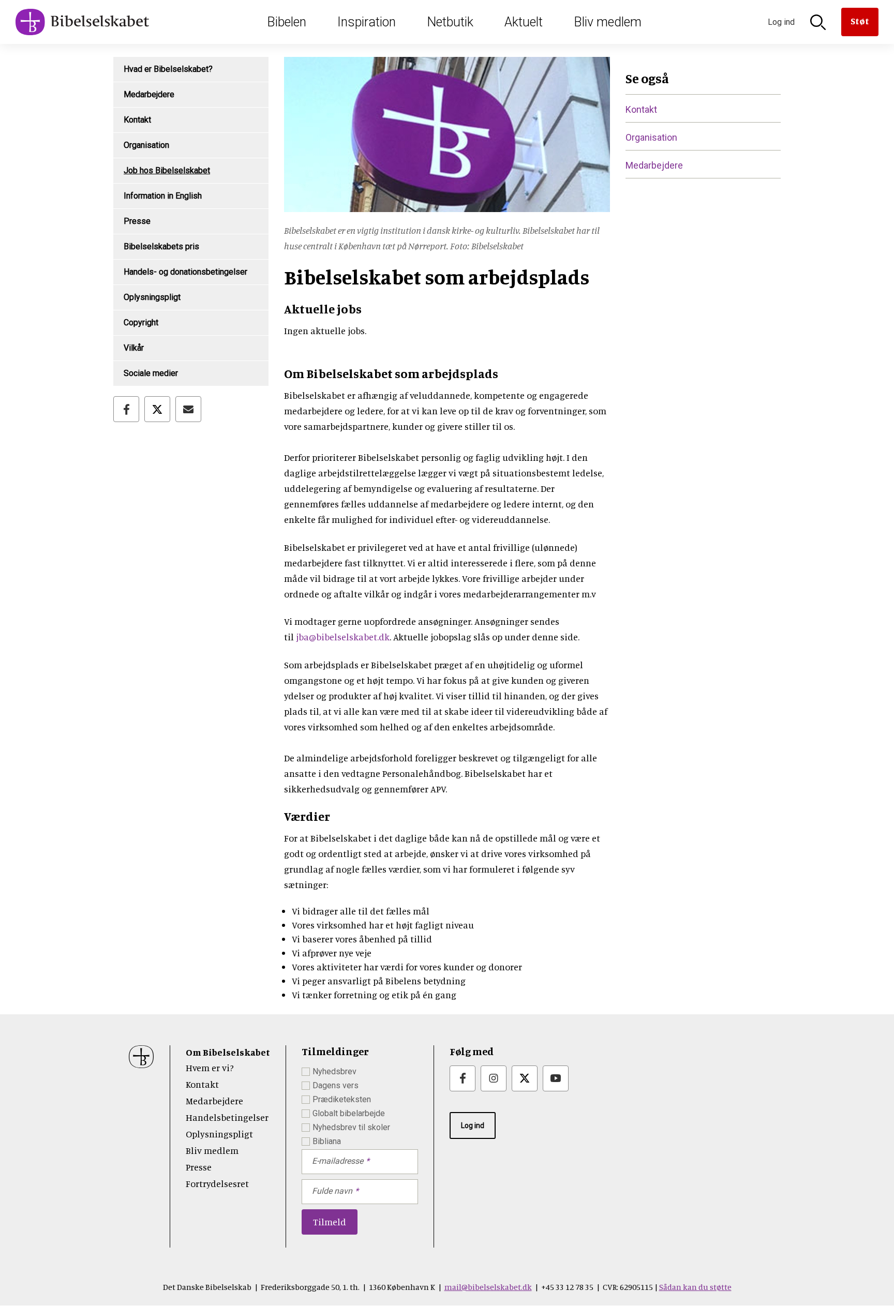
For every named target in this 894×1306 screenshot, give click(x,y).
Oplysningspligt (152, 297)
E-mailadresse (337, 1161)
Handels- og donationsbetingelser (185, 272)
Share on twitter (157, 409)
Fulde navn (332, 1191)
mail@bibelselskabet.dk (488, 1287)
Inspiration (366, 21)
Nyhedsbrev (334, 1071)
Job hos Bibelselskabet (167, 170)
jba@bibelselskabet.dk (343, 636)
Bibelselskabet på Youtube (556, 1078)
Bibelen (286, 21)
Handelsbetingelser (227, 1117)
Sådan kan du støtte (695, 1287)
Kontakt (137, 120)
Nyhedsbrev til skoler (351, 1127)
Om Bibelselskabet (228, 1052)
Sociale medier (151, 373)
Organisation (146, 145)
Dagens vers (335, 1085)
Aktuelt (523, 21)
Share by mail (188, 409)
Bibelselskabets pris (161, 246)
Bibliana (326, 1141)
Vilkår (134, 348)
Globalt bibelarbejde (348, 1113)
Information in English (163, 196)
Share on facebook (126, 409)
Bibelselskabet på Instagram (493, 1078)
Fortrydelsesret (217, 1183)
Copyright (141, 322)
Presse (137, 221)
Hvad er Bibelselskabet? (168, 69)
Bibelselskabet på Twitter (525, 1078)
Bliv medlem (608, 21)
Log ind (472, 1125)
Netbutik (450, 21)
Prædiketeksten (341, 1099)
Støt (860, 20)
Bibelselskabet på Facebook (462, 1078)
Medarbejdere (149, 94)
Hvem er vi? (210, 1067)
